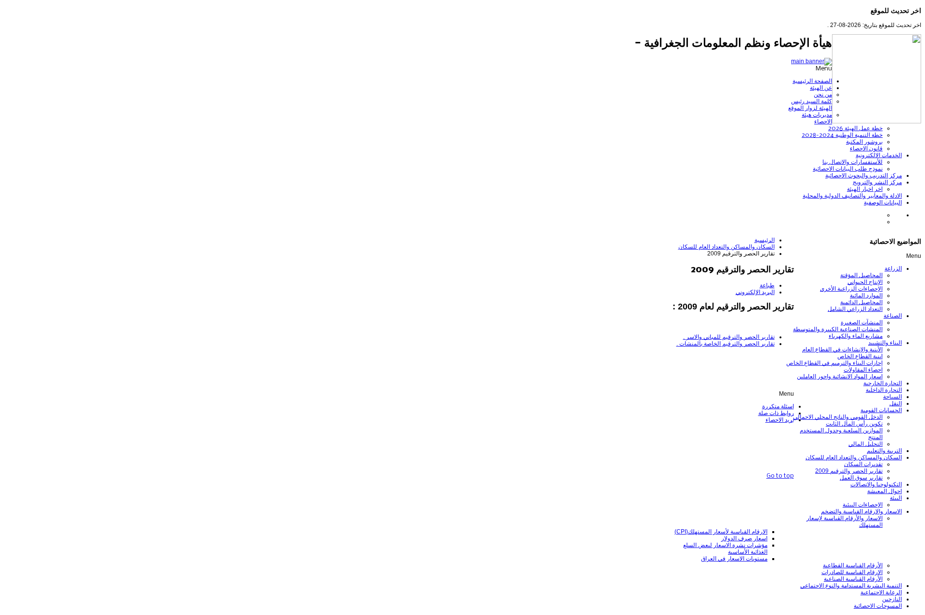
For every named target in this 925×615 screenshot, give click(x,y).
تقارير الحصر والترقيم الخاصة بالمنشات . (725, 343)
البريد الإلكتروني (755, 292)
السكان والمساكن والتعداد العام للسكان (726, 246)
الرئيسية (764, 240)
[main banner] (811, 61)
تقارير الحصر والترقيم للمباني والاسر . (729, 337)
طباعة (767, 285)
